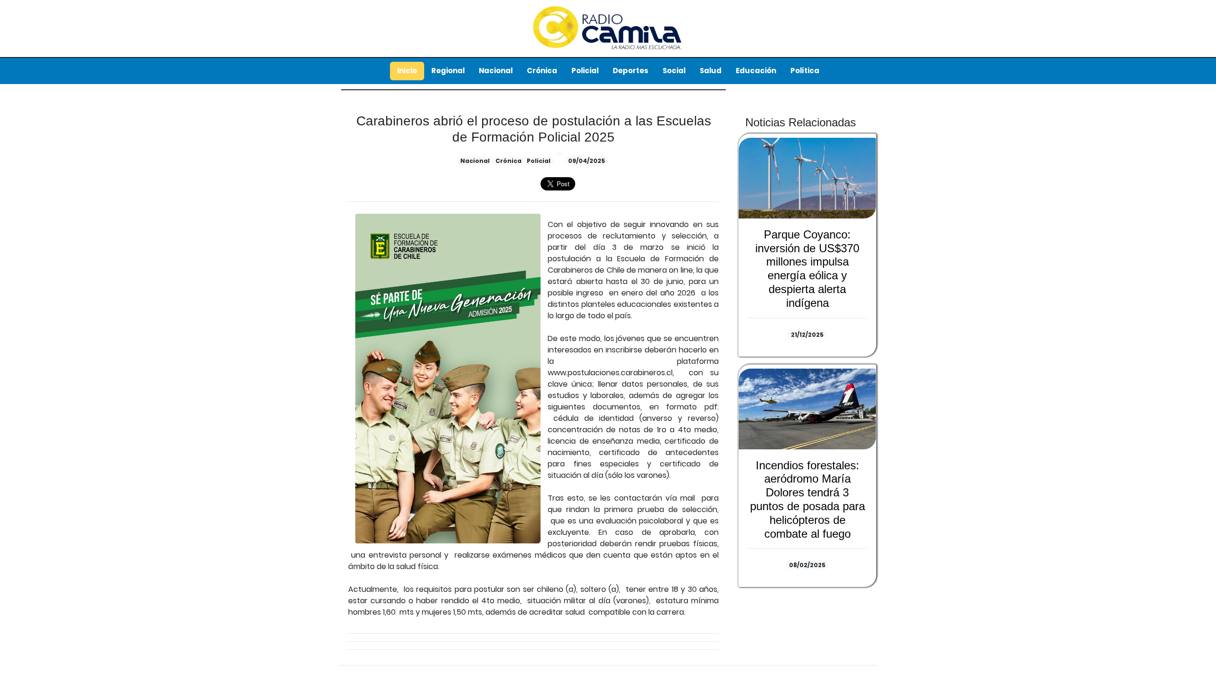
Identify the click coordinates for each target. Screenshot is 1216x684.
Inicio (407, 71)
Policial (584, 71)
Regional (448, 71)
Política (804, 71)
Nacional (496, 71)
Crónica (542, 71)
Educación (756, 71)
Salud (711, 71)
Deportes (630, 71)
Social (674, 71)
